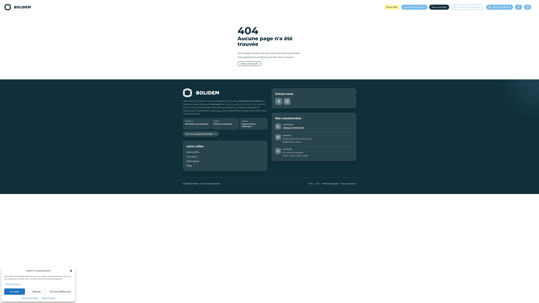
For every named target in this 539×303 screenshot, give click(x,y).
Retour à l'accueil (249, 63)
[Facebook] (518, 7)
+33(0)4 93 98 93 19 (293, 128)
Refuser (37, 291)
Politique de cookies (29, 298)
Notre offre (391, 7)
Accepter (14, 291)
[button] (71, 270)
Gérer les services (13, 284)
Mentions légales (48, 298)
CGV (317, 183)
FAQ (311, 183)
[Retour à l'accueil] (17, 7)
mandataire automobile (248, 101)
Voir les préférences (60, 291)
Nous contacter (439, 7)
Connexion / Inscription (469, 7)
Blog (189, 165)
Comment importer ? (414, 7)
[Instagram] (527, 7)
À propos (192, 156)
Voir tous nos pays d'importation (199, 134)
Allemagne (215, 104)
